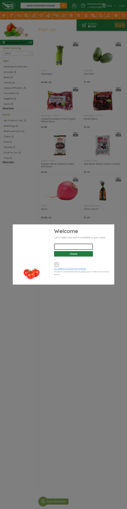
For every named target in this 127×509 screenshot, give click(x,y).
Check (73, 253)
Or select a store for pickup (70, 268)
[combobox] (73, 247)
